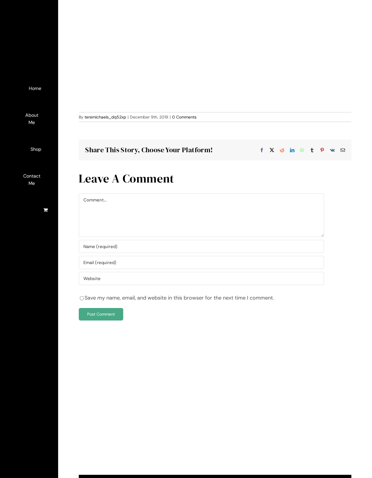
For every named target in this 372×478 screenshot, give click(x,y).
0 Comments (184, 117)
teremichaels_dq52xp (105, 117)
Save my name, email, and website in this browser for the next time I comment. (179, 297)
